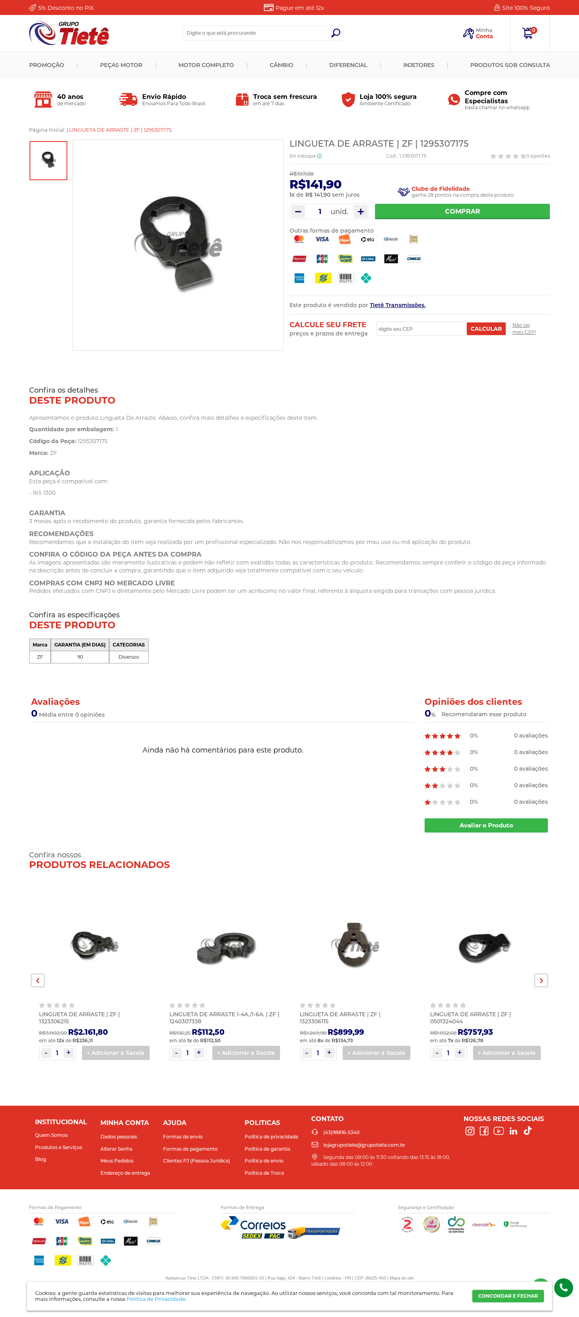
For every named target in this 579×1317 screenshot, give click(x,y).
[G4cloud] (431, 1231)
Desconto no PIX (66, 7)
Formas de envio (183, 1137)
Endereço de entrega (125, 1173)
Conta (484, 36)
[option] (48, 161)
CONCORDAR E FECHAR (508, 1296)
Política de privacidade (271, 1137)
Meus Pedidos (117, 1161)
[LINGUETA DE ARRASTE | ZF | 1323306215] (94, 946)
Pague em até (300, 7)
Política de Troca (264, 1173)
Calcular (486, 328)
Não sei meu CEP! (524, 328)
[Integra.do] (456, 1231)
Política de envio (264, 1161)
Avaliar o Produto (486, 825)
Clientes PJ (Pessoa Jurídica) (196, 1161)
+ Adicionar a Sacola (116, 1052)
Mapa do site (402, 1278)
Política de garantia (267, 1149)
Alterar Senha (116, 1149)
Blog (40, 1159)
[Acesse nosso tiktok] (528, 1131)
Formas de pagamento (190, 1149)
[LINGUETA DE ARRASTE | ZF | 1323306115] (355, 946)
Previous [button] (38, 980)
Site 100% (526, 7)
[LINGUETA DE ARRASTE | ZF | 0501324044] (485, 946)
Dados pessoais (118, 1137)
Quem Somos (51, 1135)
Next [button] (541, 980)
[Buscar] (335, 33)
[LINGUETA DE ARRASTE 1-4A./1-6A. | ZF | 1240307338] (224, 946)
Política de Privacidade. (156, 1299)
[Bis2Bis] (407, 1231)
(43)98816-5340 (563, 1287)
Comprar (462, 211)
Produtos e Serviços (58, 1147)
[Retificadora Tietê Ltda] (69, 33)
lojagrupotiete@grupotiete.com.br (364, 1145)
